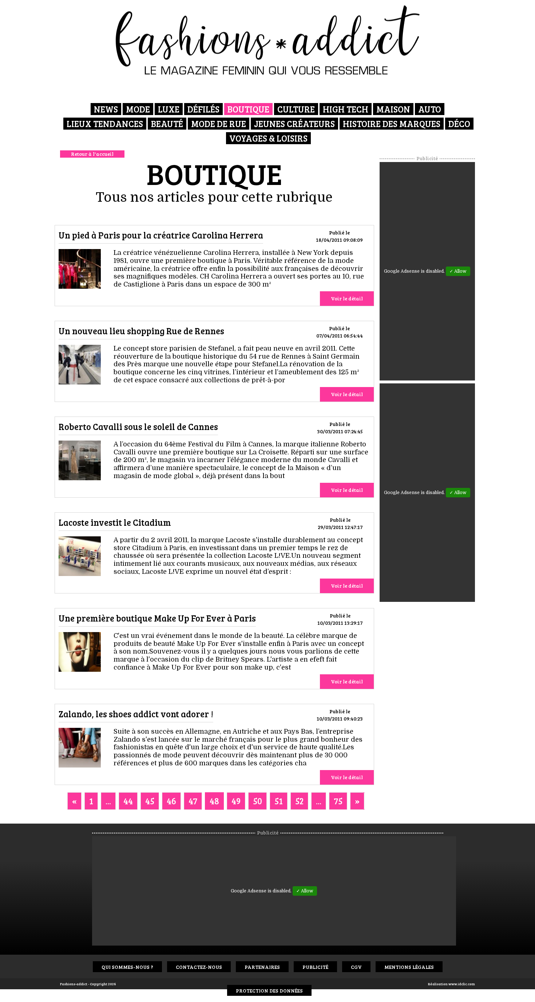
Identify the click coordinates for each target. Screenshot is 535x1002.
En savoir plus (80, 270)
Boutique (248, 109)
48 (214, 801)
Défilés (203, 109)
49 (236, 801)
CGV (356, 966)
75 (338, 801)
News (106, 109)
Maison (393, 109)
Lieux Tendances (105, 124)
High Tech (345, 109)
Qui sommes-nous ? (127, 966)
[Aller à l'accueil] (268, 40)
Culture (296, 109)
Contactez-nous (199, 966)
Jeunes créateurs (294, 124)
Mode (138, 109)
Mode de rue (218, 124)
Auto (429, 109)
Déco (459, 124)
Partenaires (262, 966)
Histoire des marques (391, 124)
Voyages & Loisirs (268, 138)
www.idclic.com (461, 983)
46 (171, 801)
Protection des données (269, 990)
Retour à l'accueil (92, 153)
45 (149, 801)
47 (193, 801)
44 (128, 801)
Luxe (168, 109)
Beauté (167, 124)
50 (257, 801)
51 (278, 801)
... (108, 801)
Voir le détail (347, 298)
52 (299, 801)
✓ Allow (458, 271)
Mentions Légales (409, 966)
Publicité (315, 966)
